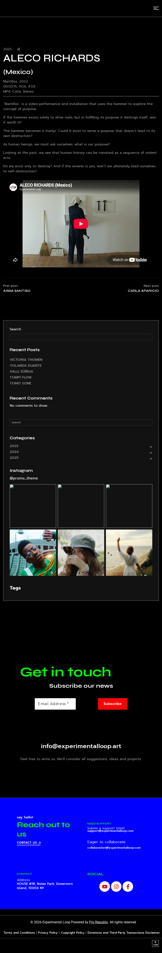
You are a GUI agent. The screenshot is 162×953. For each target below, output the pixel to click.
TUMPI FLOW (21, 377)
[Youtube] (104, 886)
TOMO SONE (20, 383)
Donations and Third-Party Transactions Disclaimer (124, 933)
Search (15, 329)
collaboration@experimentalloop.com (114, 848)
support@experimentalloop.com (110, 831)
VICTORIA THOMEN (26, 359)
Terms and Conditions (19, 933)
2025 (14, 458)
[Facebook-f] (128, 886)
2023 (14, 446)
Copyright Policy (72, 933)
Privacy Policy (48, 933)
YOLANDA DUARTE (26, 365)
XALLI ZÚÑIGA (21, 371)
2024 (14, 452)
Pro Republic (98, 922)
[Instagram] (116, 886)
